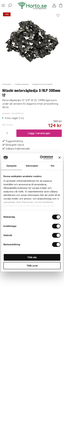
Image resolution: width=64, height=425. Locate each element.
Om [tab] (52, 165)
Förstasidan (6, 84)
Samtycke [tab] (11, 165)
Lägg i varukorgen (39, 133)
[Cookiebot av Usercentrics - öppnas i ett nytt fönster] (40, 157)
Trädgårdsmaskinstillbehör (42, 84)
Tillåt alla (32, 257)
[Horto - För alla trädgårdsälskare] (32, 5)
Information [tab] (32, 165)
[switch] (56, 226)
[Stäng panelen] (59, 157)
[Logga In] (54, 5)
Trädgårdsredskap (22, 84)
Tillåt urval (32, 265)
